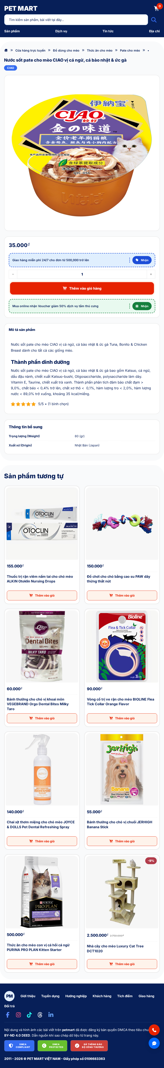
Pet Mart (20, 8)
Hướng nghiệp (76, 996)
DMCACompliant (23, 1045)
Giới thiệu (27, 996)
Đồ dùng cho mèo (66, 50)
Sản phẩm (12, 31)
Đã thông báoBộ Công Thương (93, 1045)
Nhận (145, 260)
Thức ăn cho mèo (100, 50)
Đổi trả (9, 1006)
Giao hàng (146, 996)
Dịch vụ (61, 31)
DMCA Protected (56, 1045)
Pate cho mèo (130, 50)
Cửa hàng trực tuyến (30, 50)
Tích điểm (125, 996)
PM (9, 996)
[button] (42, 595)
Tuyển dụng (50, 996)
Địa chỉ (154, 31)
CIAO (10, 68)
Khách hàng (102, 996)
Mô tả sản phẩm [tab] (22, 329)
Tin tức (108, 31)
